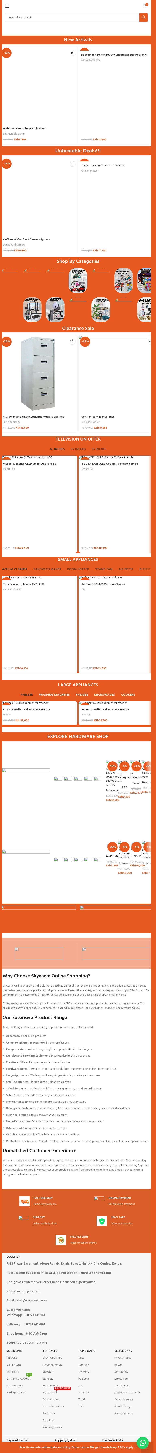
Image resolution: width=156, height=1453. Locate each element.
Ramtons (83, 1379)
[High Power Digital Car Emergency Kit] (124, 772)
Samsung (83, 1365)
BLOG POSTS (50, 1385)
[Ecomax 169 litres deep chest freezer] (117, 703)
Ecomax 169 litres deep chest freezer (105, 709)
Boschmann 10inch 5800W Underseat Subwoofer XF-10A (115, 57)
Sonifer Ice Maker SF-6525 (98, 417)
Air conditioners (52, 1365)
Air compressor (90, 171)
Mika (81, 1358)
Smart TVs (9, 469)
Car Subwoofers (90, 60)
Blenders (48, 1379)
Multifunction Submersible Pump (25, 128)
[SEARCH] (143, 17)
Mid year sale (56, 1392)
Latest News (121, 1379)
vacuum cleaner (12, 589)
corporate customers (127, 1392)
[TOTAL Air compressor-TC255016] (117, 159)
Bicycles (47, 1372)
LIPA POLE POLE (52, 1358)
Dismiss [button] (147, 1447)
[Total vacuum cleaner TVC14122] (38, 578)
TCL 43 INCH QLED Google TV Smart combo (110, 464)
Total (81, 1399)
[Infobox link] (38, 1201)
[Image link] (9, 280)
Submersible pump (14, 134)
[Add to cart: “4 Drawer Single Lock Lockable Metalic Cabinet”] (71, 340)
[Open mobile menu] (7, 6)
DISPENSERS (14, 1365)
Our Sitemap (121, 1385)
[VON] (39, 953)
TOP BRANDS (86, 1351)
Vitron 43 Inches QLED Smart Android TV (29, 464)
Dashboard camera (14, 245)
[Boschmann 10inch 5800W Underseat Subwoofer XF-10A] (117, 48)
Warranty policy (52, 1427)
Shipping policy (123, 1413)
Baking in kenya (16, 1392)
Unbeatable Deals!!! (78, 150)
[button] (143, 1443)
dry (84, 589)
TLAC (81, 1406)
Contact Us (121, 1372)
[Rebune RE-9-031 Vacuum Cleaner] (117, 578)
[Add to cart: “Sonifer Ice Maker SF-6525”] (150, 340)
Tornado (83, 1392)
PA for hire (49, 1413)
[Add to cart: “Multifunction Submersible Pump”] (72, 52)
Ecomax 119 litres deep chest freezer (26, 709)
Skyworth (84, 1372)
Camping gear (51, 1399)
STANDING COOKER (19, 1378)
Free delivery (122, 1406)
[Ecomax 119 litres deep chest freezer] (38, 703)
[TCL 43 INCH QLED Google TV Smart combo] (117, 458)
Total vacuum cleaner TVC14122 (23, 584)
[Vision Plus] (117, 953)
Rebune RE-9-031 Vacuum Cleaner (104, 584)
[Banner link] (58, 782)
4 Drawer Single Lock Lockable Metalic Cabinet (33, 417)
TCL (80, 1385)
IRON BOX (13, 1372)
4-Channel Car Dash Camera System (26, 239)
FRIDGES (12, 1358)
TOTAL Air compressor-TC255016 (102, 165)
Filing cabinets (11, 422)
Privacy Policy (122, 1358)
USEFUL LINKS (123, 1351)
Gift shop (48, 1420)
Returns (119, 1365)
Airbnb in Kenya (123, 1399)
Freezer (7, 715)
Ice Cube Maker (91, 422)
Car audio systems (53, 1406)
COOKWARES (15, 1385)
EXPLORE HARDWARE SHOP (78, 737)
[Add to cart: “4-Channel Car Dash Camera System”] (72, 162)
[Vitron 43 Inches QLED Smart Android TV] (38, 458)
